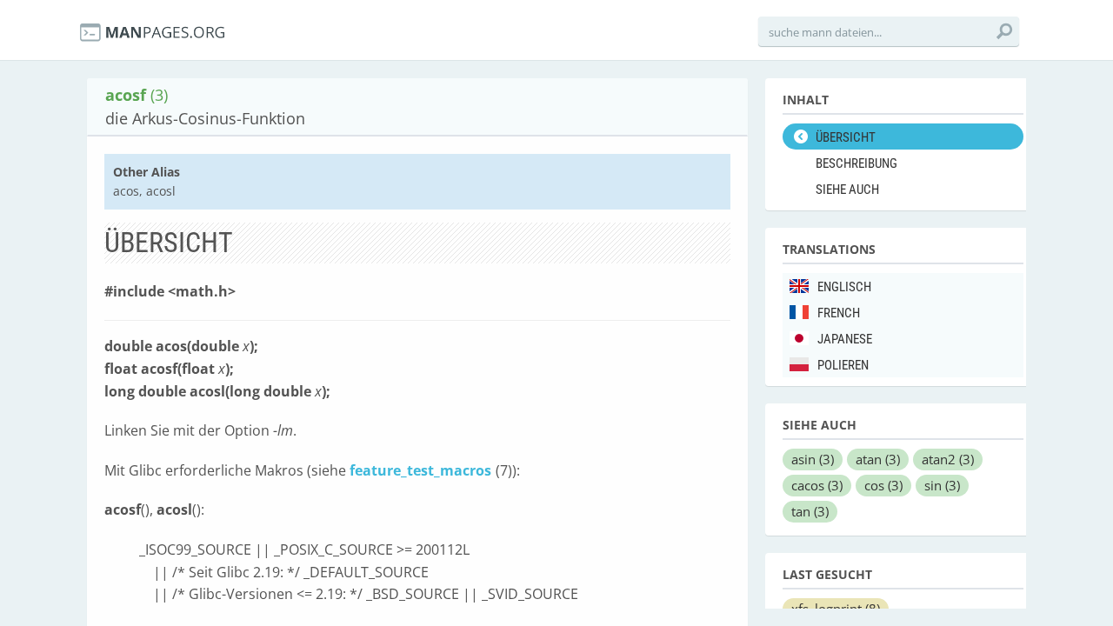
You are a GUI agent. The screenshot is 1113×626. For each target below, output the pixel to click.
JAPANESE (844, 339)
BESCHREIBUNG (856, 163)
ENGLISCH (844, 287)
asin (812, 459)
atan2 (948, 459)
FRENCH (838, 313)
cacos (817, 485)
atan (878, 459)
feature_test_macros (420, 470)
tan (810, 511)
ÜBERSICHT (846, 137)
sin (942, 485)
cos (883, 485)
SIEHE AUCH (847, 189)
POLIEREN (843, 365)
